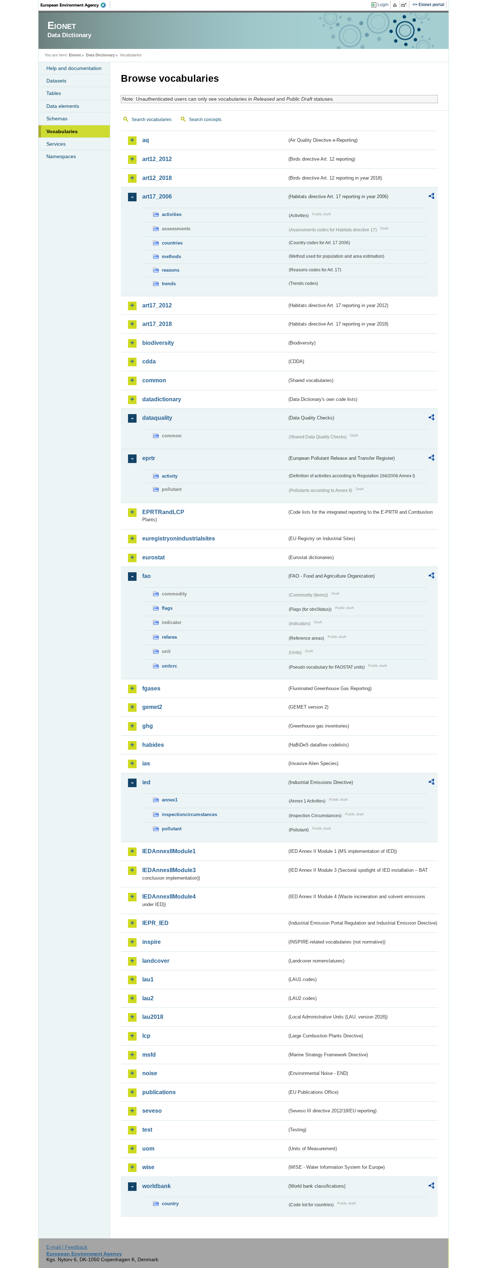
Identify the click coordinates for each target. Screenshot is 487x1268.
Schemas (56, 118)
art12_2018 (157, 178)
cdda (149, 361)
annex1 (170, 799)
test (147, 1130)
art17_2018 (157, 324)
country (170, 1203)
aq (145, 140)
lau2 (148, 998)
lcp (146, 1036)
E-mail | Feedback (66, 1247)
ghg (147, 726)
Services (56, 144)
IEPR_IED (155, 923)
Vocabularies (62, 131)
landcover (155, 961)
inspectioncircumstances (189, 814)
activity (170, 476)
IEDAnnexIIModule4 (169, 897)
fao (146, 576)
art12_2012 (157, 159)
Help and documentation (74, 68)
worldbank (156, 1186)
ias (146, 763)
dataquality (157, 418)
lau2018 (152, 1017)
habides (153, 745)
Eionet (75, 55)
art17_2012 (157, 305)
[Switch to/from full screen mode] (405, 5)
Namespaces (61, 156)
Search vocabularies (151, 119)
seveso (152, 1111)
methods (171, 256)
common (154, 380)
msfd (149, 1055)
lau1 (148, 979)
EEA (76, 5)
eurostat (153, 557)
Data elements (62, 106)
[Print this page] (396, 5)
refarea (169, 637)
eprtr (148, 458)
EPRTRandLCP (163, 512)
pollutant (171, 828)
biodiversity (158, 343)
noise (149, 1073)
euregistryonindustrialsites (178, 538)
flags (167, 608)
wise (148, 1167)
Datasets (56, 81)
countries (172, 243)
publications (159, 1092)
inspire (151, 942)
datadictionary (161, 399)
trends (169, 283)
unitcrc (169, 666)
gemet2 (152, 707)
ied (146, 782)
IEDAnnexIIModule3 (169, 870)
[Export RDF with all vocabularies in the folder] (431, 197)
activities (171, 214)
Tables (53, 93)
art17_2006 (157, 196)
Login (383, 4)
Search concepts (205, 119)
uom (148, 1149)
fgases (151, 688)
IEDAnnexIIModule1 (169, 851)
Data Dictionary (100, 55)
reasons (170, 270)
